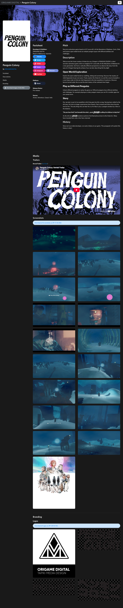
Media (5, 80)
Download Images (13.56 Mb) (16, 88)
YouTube (44, 163)
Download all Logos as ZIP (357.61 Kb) (46, 526)
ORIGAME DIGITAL (10, 2)
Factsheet (6, 73)
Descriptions (6, 76)
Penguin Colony (29, 2)
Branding (5, 83)
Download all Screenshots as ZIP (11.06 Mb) (48, 223)
